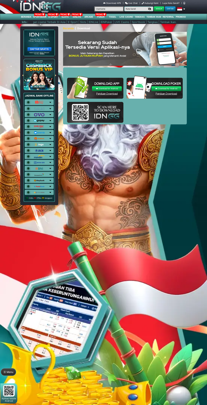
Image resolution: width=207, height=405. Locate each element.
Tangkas (140, 17)
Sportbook (39, 17)
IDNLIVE (77, 17)
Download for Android (108, 89)
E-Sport (53, 17)
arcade (88, 17)
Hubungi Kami (151, 3)
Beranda (26, 17)
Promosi (181, 17)
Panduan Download (107, 93)
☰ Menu (8, 372)
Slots (65, 17)
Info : (25, 22)
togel (112, 17)
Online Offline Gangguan (40, 198)
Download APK (114, 3)
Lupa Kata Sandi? (171, 3)
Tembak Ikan (154, 17)
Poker (100, 17)
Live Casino (126, 17)
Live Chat (133, 3)
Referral (168, 17)
